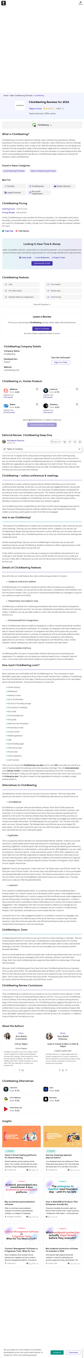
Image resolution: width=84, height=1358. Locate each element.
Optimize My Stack (42, 263)
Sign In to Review (42, 329)
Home (6, 96)
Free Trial (9, 231)
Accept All (57, 1352)
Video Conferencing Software (21, 96)
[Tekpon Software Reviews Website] (3, 3)
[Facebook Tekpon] (66, 1070)
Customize (73, 1352)
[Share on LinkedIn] (65, 442)
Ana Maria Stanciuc (15, 440)
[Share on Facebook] (70, 442)
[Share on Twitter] (75, 442)
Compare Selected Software (42, 425)
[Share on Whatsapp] (80, 442)
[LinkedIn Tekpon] (23, 1070)
